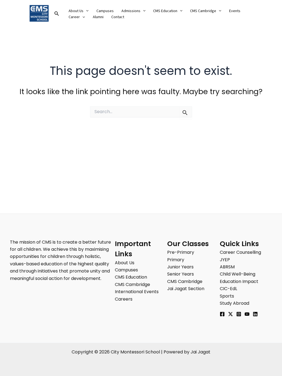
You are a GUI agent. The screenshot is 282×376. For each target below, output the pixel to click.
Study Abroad (234, 303)
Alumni (98, 17)
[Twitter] (230, 314)
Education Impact (239, 281)
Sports (227, 296)
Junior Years (180, 267)
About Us (76, 11)
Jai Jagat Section (185, 288)
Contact (117, 17)
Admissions (130, 11)
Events (234, 11)
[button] (56, 14)
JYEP (225, 260)
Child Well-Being (237, 274)
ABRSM (227, 267)
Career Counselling (240, 252)
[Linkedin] (255, 314)
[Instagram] (238, 314)
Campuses (105, 11)
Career (74, 17)
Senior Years (180, 274)
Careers (123, 299)
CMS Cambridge (203, 11)
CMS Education (165, 11)
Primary (175, 260)
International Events (137, 291)
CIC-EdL (228, 288)
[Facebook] (222, 314)
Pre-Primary (180, 252)
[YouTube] (247, 314)
